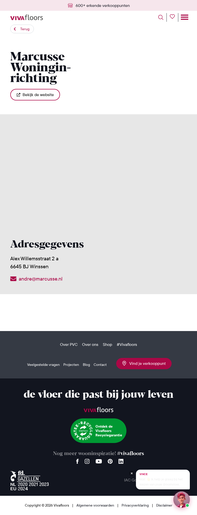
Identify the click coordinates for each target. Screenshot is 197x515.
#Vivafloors (127, 344)
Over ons (90, 344)
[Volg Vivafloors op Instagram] (87, 460)
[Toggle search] (162, 17)
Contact (100, 364)
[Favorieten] (174, 17)
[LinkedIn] (121, 460)
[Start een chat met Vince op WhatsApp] (181, 499)
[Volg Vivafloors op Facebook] (77, 460)
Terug (24, 29)
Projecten (71, 364)
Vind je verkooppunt (146, 363)
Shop (107, 344)
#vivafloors (130, 454)
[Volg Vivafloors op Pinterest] (110, 460)
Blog (86, 364)
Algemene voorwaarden (95, 505)
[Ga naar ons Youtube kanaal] (98, 460)
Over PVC (68, 344)
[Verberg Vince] (131, 473)
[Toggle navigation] (184, 17)
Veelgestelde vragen (43, 364)
